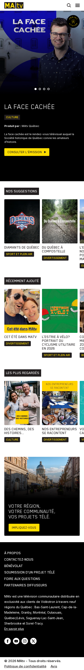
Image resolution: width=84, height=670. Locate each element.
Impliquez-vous (24, 527)
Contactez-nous (19, 559)
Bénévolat (13, 566)
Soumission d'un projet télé (29, 572)
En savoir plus (14, 629)
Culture (12, 117)
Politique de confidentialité (25, 666)
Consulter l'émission (25, 152)
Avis (54, 666)
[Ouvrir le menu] (77, 5)
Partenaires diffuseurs (25, 585)
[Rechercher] (69, 5)
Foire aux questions (22, 579)
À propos (12, 553)
